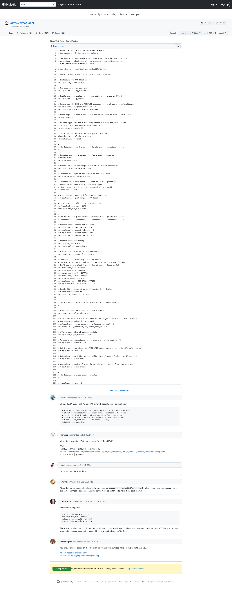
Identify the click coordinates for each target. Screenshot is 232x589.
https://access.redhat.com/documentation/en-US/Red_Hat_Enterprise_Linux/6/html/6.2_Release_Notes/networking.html (112, 451)
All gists (62, 4)
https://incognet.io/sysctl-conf (73, 553)
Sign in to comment (136, 568)
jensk (63, 465)
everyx (64, 482)
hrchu (63, 398)
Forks (59, 33)
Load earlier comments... (119, 390)
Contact (128, 582)
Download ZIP (220, 33)
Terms (80, 582)
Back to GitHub (74, 4)
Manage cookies (139, 582)
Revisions (25, 33)
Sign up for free (61, 569)
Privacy (87, 582)
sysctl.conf (27, 23)
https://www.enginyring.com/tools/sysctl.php (79, 555)
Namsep (64, 435)
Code (11, 33)
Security (96, 582)
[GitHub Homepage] (58, 582)
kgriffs (14, 23)
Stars (43, 33)
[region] (116, 216)
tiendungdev (66, 541)
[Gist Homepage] (10, 4)
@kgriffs (64, 488)
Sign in (214, 4)
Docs (121, 582)
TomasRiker (66, 501)
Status (103, 582)
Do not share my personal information (161, 582)
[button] (205, 33)
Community (112, 582)
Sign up (225, 4)
